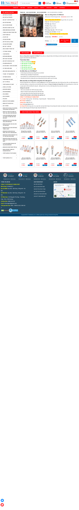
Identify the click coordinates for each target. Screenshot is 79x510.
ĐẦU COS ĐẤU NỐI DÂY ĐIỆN (39, 186)
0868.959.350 (52, 179)
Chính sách (48, 7)
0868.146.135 (7, 179)
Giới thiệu (22, 7)
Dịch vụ (36, 7)
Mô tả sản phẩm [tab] (25, 52)
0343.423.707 (22, 179)
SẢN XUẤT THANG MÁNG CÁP (39, 196)
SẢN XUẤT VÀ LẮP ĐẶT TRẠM (39, 189)
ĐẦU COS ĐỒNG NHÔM (41, 12)
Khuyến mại (62, 7)
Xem (30, 138)
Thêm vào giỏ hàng (66, 41)
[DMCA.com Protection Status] (5, 210)
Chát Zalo (13, 179)
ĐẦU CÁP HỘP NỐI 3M (38, 184)
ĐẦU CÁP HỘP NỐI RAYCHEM (39, 191)
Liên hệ (55, 7)
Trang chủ (15, 7)
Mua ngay (75, 41)
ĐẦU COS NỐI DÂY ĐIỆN (31, 12)
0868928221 (67, 179)
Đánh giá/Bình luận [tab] (38, 52)
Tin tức (42, 7)
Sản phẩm (29, 7)
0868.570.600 (37, 179)
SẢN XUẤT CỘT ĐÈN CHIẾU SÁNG (40, 193)
